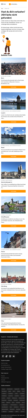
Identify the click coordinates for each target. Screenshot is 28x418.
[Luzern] (13, 100)
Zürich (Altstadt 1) (6, 182)
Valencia (4, 411)
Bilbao (18, 391)
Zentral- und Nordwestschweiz (13, 145)
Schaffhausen (5, 217)
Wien (17, 411)
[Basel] (13, 135)
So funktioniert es (5, 365)
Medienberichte (5, 377)
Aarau (3, 251)
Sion (11, 407)
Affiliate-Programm (6, 382)
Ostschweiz (8, 215)
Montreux (4, 400)
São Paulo (18, 409)
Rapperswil (5, 404)
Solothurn (16, 407)
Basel (2, 147)
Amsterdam (9, 389)
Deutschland (4, 284)
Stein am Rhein (5, 409)
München (16, 400)
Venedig (11, 411)
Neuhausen (22, 400)
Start (2, 8)
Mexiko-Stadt (21, 398)
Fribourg (10, 393)
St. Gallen (22, 407)
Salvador (22, 404)
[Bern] (13, 66)
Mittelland (4, 76)
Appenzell (17, 389)
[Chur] (13, 309)
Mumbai (10, 400)
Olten (3, 402)
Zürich (22, 411)
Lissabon (17, 395)
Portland (18, 402)
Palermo (8, 402)
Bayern (9, 284)
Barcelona (4, 391)
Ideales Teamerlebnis (6, 367)
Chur (2, 321)
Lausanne (11, 395)
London (22, 395)
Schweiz (9, 76)
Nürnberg (4, 286)
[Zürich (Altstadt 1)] (13, 170)
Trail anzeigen (13, 87)
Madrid (8, 398)
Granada (22, 393)
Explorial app (4, 363)
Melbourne (14, 398)
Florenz (4, 393)
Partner (3, 375)
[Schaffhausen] (13, 205)
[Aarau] (13, 239)
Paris (13, 402)
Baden (23, 389)
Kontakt (3, 380)
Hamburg (4, 395)
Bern (2, 78)
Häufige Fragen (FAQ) (6, 369)
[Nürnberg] (13, 274)
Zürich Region (8, 180)
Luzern (3, 113)
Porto (23, 402)
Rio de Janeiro (14, 404)
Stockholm (12, 409)
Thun (23, 409)
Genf (16, 393)
